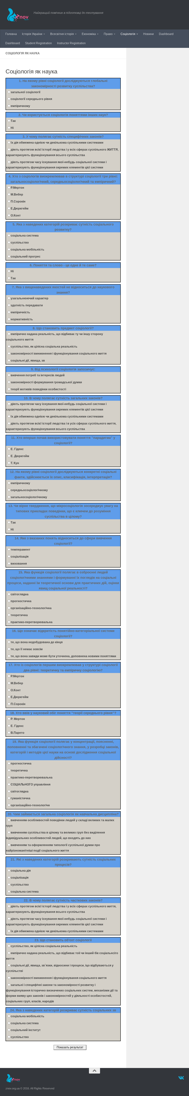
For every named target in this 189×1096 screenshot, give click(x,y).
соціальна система (25, 235)
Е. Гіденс (17, 449)
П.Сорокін (18, 201)
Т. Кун (15, 463)
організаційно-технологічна (31, 608)
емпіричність (20, 312)
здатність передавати (27, 305)
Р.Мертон (17, 187)
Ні (12, 127)
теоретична (19, 615)
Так (13, 120)
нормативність (22, 319)
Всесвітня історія (62, 34)
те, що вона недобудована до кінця (37, 642)
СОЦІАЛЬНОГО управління (30, 784)
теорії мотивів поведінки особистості (38, 389)
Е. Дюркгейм (20, 456)
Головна (11, 34)
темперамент (20, 549)
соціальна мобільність (27, 249)
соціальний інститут (26, 1030)
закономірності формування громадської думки (46, 382)
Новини (148, 34)
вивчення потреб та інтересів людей (38, 375)
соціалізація (19, 556)
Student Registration (38, 43)
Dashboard (166, 34)
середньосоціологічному (29, 490)
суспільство (20, 242)
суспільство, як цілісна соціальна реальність (44, 346)
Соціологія (128, 34)
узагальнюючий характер (29, 298)
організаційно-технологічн (30, 805)
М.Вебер (17, 194)
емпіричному (20, 106)
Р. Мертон (18, 718)
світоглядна (19, 594)
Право (108, 34)
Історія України (32, 34)
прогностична (21, 601)
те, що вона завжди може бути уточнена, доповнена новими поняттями (63, 656)
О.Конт (16, 215)
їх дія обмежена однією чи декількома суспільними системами (57, 142)
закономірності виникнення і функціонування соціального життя (58, 353)
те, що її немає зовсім (27, 649)
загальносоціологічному (29, 497)
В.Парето (17, 732)
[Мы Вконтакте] (180, 1078)
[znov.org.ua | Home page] (18, 14)
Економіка (89, 34)
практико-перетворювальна (31, 622)
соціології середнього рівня (31, 99)
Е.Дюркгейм (19, 208)
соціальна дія (21, 870)
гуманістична (20, 798)
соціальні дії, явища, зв (28, 360)
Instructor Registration (71, 43)
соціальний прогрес (25, 256)
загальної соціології (25, 92)
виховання (19, 563)
